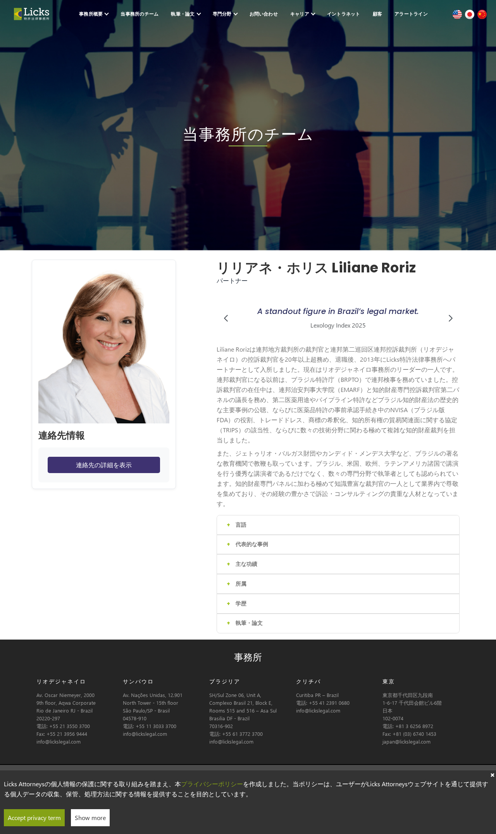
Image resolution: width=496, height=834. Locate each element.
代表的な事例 (252, 544)
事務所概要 (91, 13)
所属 (241, 584)
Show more (90, 817)
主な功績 (246, 564)
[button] (225, 317)
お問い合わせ (264, 13)
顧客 (377, 13)
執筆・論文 (183, 13)
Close (492, 774)
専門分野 (222, 13)
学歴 (241, 603)
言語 (241, 525)
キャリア (299, 13)
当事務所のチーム (139, 13)
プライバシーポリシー (212, 784)
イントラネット (343, 13)
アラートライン (411, 13)
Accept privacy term (34, 817)
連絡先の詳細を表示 (104, 465)
